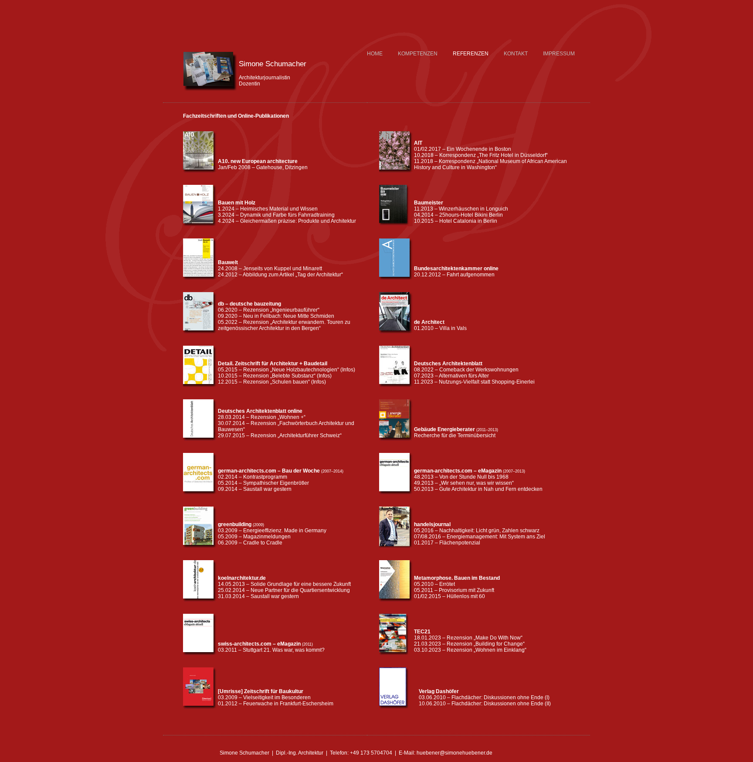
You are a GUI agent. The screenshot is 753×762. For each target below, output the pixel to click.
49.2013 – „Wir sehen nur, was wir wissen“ (464, 483)
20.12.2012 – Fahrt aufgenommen (454, 275)
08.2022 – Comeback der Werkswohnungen (466, 370)
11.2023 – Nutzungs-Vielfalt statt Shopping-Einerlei (474, 382)
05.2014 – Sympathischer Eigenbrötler (263, 483)
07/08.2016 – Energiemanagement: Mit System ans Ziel (479, 537)
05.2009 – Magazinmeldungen (254, 537)
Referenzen (470, 54)
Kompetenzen (418, 54)
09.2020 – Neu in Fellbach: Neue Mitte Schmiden (276, 316)
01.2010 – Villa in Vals (440, 328)
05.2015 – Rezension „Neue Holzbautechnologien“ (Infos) (286, 370)
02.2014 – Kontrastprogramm (252, 477)
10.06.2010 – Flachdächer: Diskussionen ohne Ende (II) (485, 704)
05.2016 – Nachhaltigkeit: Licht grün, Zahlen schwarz (476, 530)
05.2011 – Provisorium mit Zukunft (454, 590)
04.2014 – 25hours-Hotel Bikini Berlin (458, 215)
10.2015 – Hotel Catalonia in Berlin (455, 221)
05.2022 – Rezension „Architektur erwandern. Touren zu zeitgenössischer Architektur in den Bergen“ (284, 325)
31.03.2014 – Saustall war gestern (258, 596)
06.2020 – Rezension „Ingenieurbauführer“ (268, 310)
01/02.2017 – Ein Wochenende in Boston (462, 149)
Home (375, 54)
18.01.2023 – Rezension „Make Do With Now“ (468, 638)
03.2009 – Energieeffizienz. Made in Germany (272, 530)
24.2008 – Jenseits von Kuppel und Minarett (270, 268)
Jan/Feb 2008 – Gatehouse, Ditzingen (263, 167)
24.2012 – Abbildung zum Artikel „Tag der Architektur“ (280, 275)
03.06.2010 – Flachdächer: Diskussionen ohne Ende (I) (484, 697)
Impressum (559, 54)
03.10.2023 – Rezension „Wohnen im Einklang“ (470, 650)
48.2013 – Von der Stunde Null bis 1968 (461, 477)
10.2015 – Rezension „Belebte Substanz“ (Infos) (275, 376)
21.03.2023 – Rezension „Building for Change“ (469, 644)
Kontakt (516, 54)
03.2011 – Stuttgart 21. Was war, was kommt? (271, 650)
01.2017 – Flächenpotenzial (447, 543)
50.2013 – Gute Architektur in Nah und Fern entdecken (478, 489)
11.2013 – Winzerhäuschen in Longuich (461, 209)
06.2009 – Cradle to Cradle (250, 543)
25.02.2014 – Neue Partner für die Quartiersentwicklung (284, 590)
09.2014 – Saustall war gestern (255, 489)
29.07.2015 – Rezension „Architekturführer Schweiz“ (280, 435)
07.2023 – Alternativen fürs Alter (451, 376)
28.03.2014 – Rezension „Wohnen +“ (261, 417)
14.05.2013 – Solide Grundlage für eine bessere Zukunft (284, 584)
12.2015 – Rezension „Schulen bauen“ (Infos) (272, 382)
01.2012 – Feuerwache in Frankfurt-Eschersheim (275, 704)
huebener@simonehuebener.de (454, 753)
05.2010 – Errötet (434, 584)
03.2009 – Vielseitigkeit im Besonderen (264, 697)
